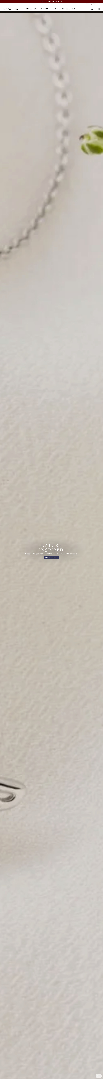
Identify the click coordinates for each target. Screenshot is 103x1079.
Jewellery (31, 9)
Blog (62, 9)
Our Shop (71, 9)
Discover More (51, 557)
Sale (54, 9)
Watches (44, 9)
